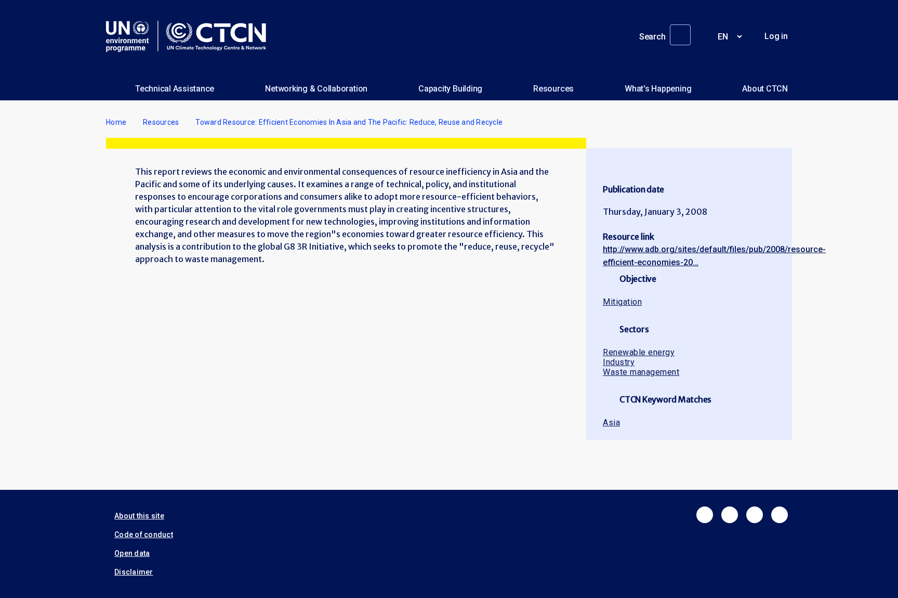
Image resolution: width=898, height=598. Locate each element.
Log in (776, 36)
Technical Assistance (174, 89)
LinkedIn (754, 514)
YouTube (779, 514)
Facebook (704, 514)
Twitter (729, 514)
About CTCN (765, 89)
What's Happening (658, 89)
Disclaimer (133, 572)
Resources (553, 89)
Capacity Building (450, 89)
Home (116, 122)
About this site (139, 516)
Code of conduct (143, 534)
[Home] (190, 36)
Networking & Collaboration (316, 89)
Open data (132, 553)
